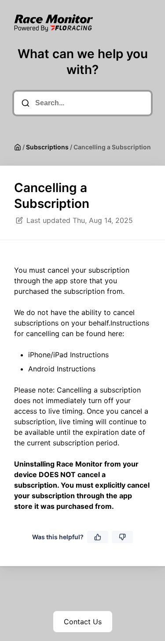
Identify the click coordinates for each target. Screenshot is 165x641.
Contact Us (83, 621)
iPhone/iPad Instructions (68, 354)
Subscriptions (47, 147)
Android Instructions (61, 368)
